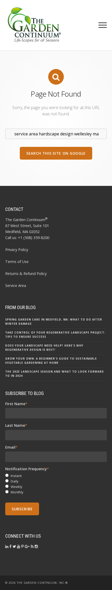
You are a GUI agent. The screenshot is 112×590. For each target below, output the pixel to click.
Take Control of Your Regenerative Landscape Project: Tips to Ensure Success (55, 334)
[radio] (56, 476)
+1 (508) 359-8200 (33, 237)
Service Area (15, 285)
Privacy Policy (16, 249)
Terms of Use (17, 261)
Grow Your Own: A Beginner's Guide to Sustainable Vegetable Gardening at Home (51, 361)
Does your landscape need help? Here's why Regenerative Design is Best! (44, 348)
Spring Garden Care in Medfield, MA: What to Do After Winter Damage (53, 321)
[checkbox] (56, 484)
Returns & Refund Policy (26, 273)
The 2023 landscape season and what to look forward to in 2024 (54, 374)
